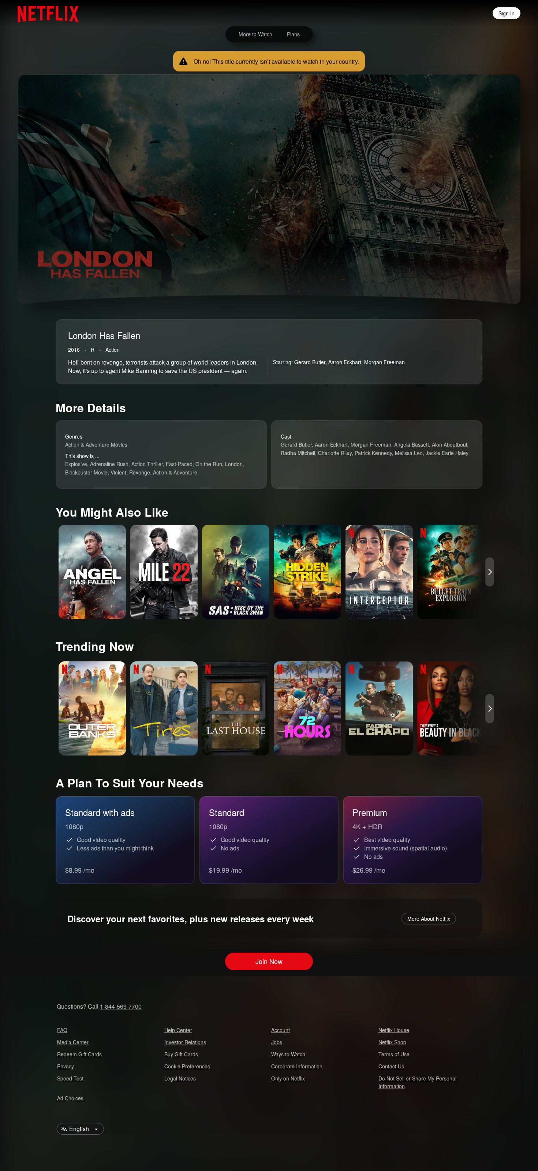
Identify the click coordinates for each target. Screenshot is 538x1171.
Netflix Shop (392, 1042)
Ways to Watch (288, 1054)
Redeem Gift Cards (79, 1054)
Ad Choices (70, 1098)
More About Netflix (428, 918)
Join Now (269, 961)
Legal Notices (180, 1078)
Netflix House (393, 1030)
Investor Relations (185, 1042)
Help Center (178, 1030)
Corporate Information (296, 1066)
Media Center (73, 1042)
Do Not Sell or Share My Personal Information (417, 1082)
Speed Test (70, 1078)
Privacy (65, 1066)
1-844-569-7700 (121, 1006)
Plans (293, 34)
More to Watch (255, 34)
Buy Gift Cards (181, 1054)
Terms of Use (394, 1054)
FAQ (62, 1030)
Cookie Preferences (187, 1066)
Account (280, 1030)
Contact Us (391, 1066)
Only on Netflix (288, 1078)
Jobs (276, 1042)
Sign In (506, 13)
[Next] (489, 572)
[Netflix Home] (44, 13)
